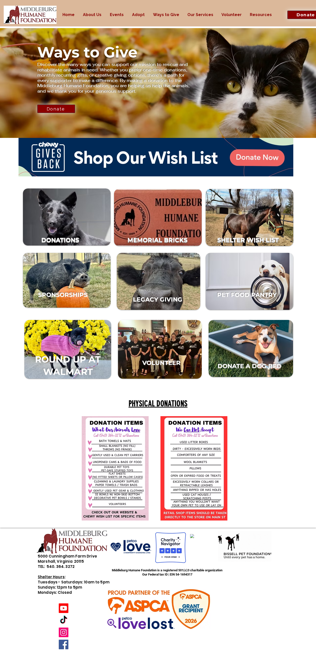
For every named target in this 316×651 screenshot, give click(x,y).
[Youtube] (63, 608)
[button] (92, 15)
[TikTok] (63, 620)
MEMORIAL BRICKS (157, 239)
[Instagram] (63, 632)
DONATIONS (60, 239)
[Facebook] (63, 644)
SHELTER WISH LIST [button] (248, 239)
